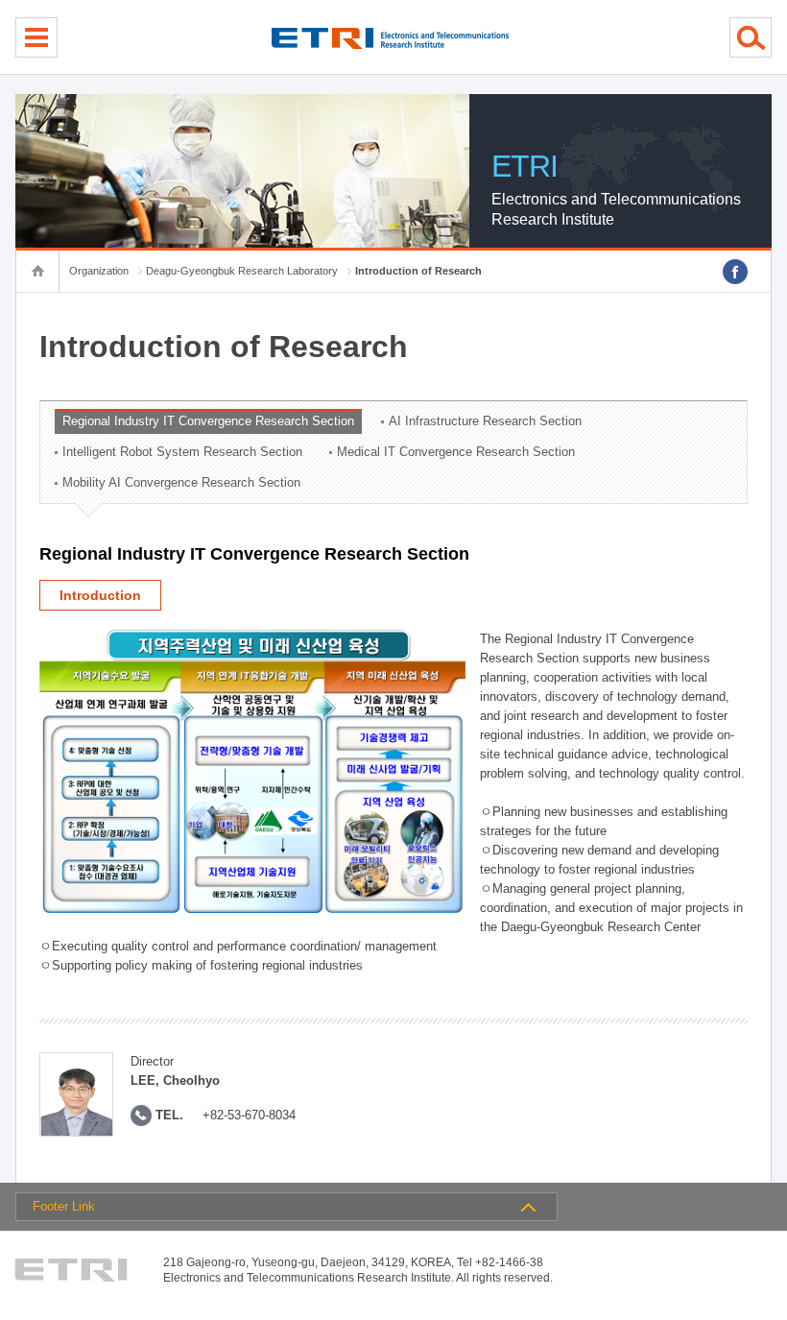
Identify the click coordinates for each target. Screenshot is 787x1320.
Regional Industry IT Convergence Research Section (208, 421)
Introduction (100, 595)
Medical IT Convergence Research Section (456, 451)
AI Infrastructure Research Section (485, 421)
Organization (99, 270)
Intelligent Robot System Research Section (182, 451)
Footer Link (64, 1206)
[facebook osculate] (735, 271)
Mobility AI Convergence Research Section (181, 482)
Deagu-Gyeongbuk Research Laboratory (242, 270)
